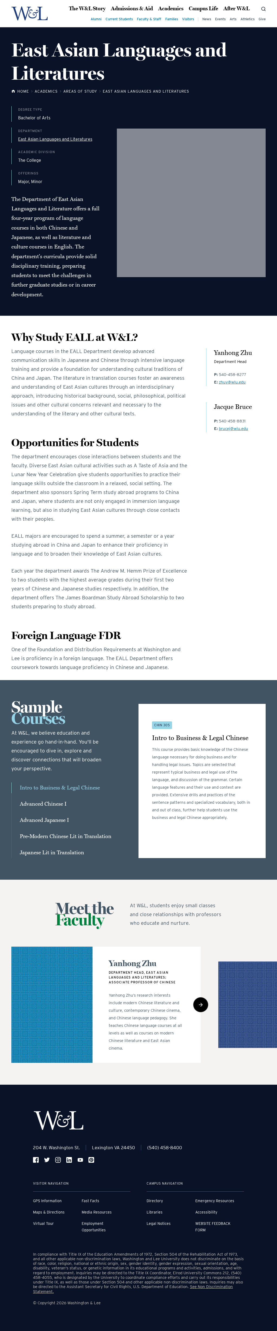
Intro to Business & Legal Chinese (60, 788)
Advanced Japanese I (44, 820)
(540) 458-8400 (164, 1147)
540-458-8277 (232, 374)
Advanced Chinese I (43, 804)
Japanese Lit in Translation (52, 852)
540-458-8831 (232, 421)
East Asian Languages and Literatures (55, 139)
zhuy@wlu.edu (232, 382)
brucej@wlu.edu (233, 428)
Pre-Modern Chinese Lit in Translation (65, 836)
